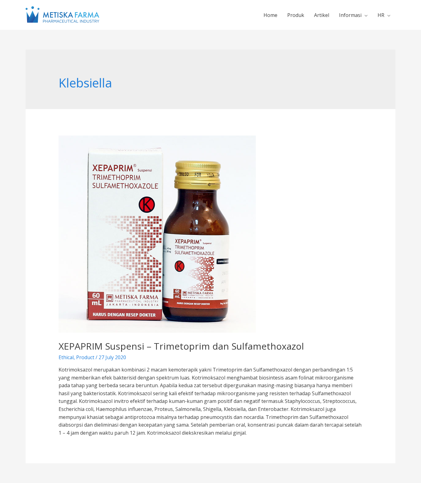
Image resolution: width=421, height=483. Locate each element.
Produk (295, 15)
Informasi (350, 15)
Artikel (321, 15)
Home (270, 15)
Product (85, 357)
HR (381, 15)
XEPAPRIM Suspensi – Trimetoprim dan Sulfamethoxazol (181, 346)
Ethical (66, 357)
